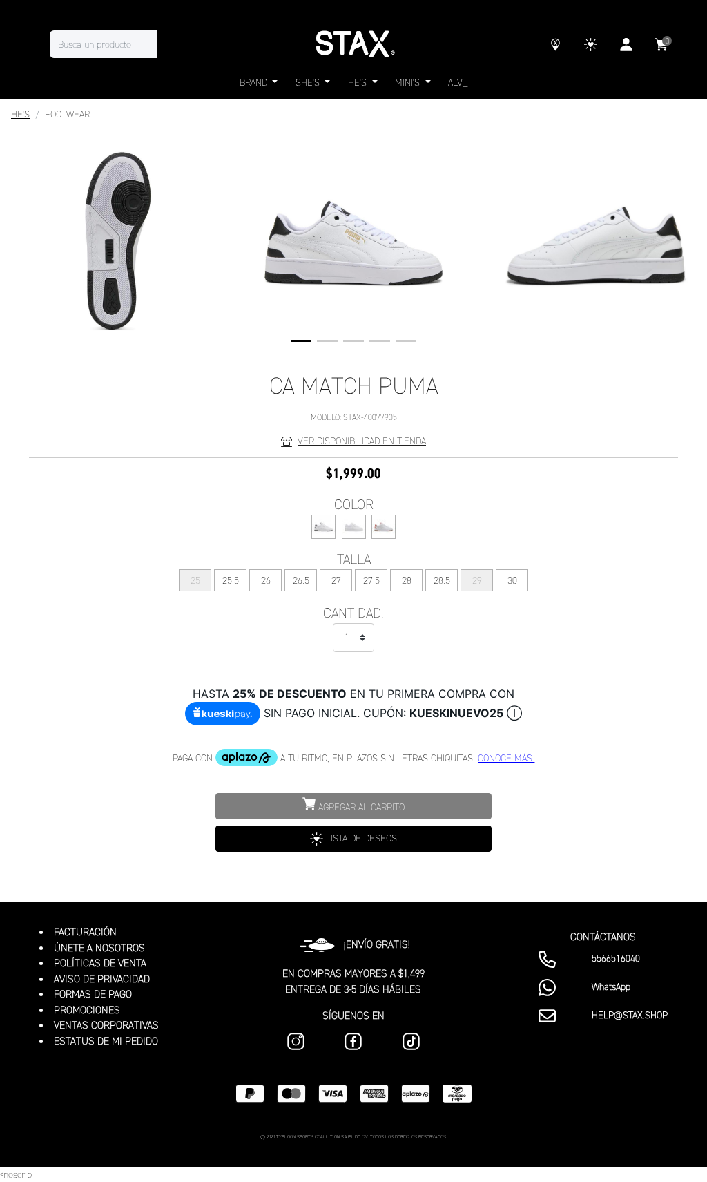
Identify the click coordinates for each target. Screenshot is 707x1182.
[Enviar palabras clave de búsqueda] (170, 44)
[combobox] (117, 44)
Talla (354, 559)
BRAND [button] (255, 82)
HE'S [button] (358, 82)
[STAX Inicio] (353, 44)
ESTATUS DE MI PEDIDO (106, 1041)
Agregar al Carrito (360, 807)
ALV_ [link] (457, 82)
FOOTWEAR (67, 114)
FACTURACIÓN (85, 932)
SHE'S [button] (309, 82)
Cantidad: (353, 612)
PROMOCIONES (87, 1010)
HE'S (20, 114)
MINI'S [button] (409, 82)
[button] (301, 341)
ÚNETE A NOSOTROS (99, 948)
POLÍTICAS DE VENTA (100, 963)
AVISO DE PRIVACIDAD (102, 979)
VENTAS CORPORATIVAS (106, 1025)
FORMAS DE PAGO (93, 994)
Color (354, 504)
